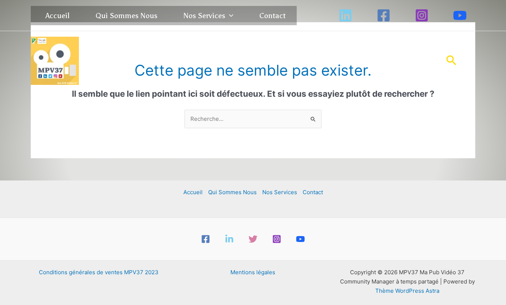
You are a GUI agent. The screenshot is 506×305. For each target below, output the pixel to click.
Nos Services (204, 15)
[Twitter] (253, 239)
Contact (272, 15)
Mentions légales (252, 272)
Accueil (58, 15)
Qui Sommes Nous (126, 15)
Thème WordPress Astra (407, 290)
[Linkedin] (345, 15)
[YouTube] (460, 15)
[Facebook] (383, 15)
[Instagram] (422, 15)
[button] (229, 15)
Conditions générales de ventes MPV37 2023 (99, 272)
